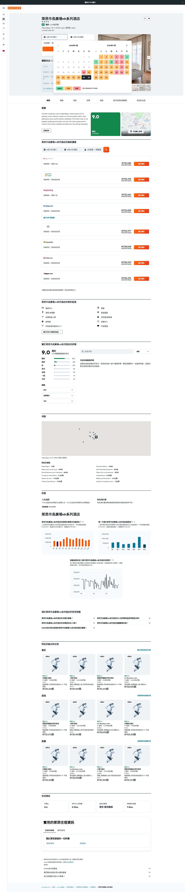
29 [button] (84, 77)
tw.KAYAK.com (46, 887)
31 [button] (58, 82)
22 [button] (84, 72)
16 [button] (89, 67)
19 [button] (68, 72)
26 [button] (68, 77)
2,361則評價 (54, 25)
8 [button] (83, 62)
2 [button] (89, 57)
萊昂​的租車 (50, 843)
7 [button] (78, 62)
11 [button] (63, 67)
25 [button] (63, 77)
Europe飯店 (61, 887)
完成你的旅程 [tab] (49, 830)
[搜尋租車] (3, 23)
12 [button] (68, 67)
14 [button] (79, 67)
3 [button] (58, 62)
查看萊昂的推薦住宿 (144, 741)
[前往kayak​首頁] (14, 8)
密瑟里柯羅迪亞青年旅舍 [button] (105, 678)
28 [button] (79, 77)
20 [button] (73, 72)
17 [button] (58, 72)
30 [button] (89, 77)
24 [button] (58, 77)
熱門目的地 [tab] (61, 830)
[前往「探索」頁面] (3, 34)
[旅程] (3, 45)
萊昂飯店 (83, 843)
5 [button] (68, 62)
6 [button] (73, 62)
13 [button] (73, 67)
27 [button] (74, 77)
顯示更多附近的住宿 (144, 650)
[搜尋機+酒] (3, 28)
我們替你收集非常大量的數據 (55, 872)
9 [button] (89, 62)
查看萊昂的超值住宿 (144, 695)
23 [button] (89, 72)
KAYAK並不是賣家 (50, 869)
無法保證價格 (69, 862)
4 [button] (63, 62)
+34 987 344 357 (48, 30)
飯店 (53, 887)
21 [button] (79, 72)
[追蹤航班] (3, 38)
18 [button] (63, 72)
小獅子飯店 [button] (73, 678)
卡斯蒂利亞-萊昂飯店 (82, 887)
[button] (182, 2)
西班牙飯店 (70, 887)
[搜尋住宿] (3, 19)
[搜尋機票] (3, 14)
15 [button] (84, 67)
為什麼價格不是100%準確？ (54, 876)
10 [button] (58, 67)
